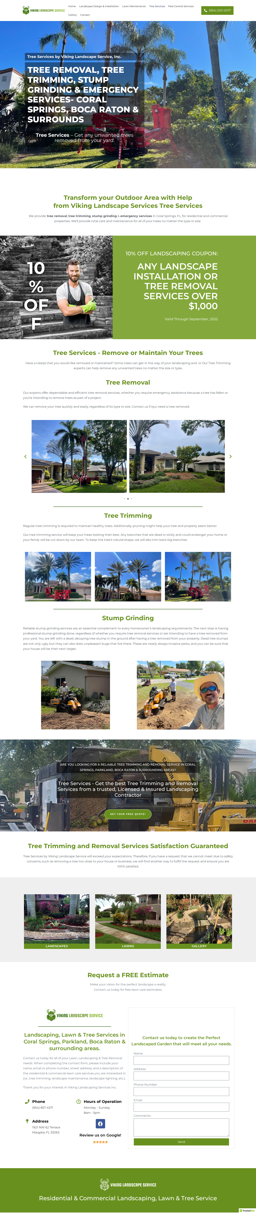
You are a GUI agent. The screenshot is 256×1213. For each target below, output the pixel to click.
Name (138, 1053)
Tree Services (157, 6)
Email (138, 1100)
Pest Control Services (181, 6)
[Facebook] (100, 1123)
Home (72, 6)
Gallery (72, 14)
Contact (85, 14)
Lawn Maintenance (134, 6)
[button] (25, 456)
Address (140, 1069)
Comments (142, 1116)
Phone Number (145, 1084)
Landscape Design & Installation (99, 6)
